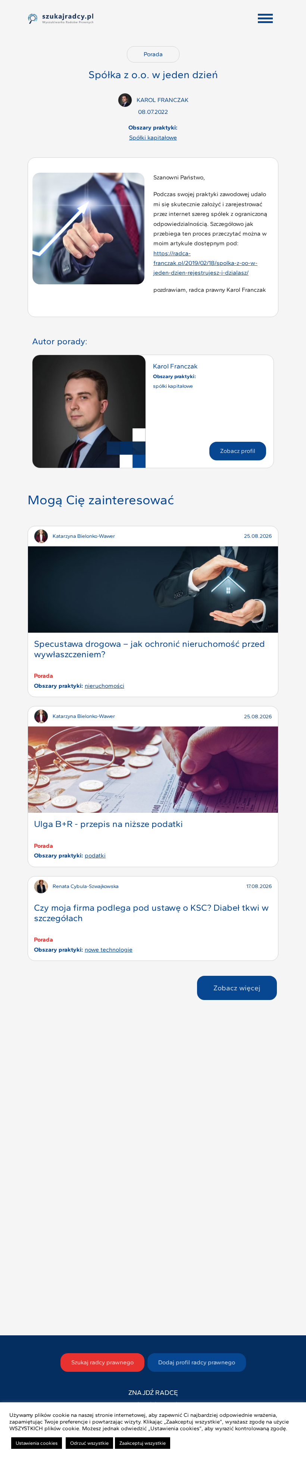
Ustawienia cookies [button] (36, 1443)
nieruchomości (104, 685)
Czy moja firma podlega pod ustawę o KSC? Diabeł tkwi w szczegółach (151, 912)
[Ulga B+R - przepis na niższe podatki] (153, 769)
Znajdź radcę (153, 1393)
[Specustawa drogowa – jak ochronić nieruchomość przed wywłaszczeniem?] (153, 589)
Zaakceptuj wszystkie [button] (142, 1443)
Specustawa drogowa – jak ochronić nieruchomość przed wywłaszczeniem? (149, 648)
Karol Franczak (175, 366)
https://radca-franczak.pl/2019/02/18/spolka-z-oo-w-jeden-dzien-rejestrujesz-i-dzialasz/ (205, 263)
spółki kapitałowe (153, 137)
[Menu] (265, 18)
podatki (95, 855)
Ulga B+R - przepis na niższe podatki (108, 823)
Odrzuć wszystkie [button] (89, 1443)
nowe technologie (108, 949)
